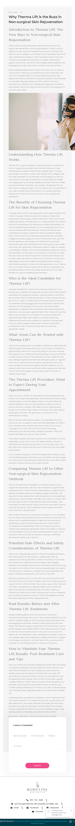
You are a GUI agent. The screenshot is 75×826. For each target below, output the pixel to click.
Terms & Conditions (33, 821)
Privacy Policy (19, 821)
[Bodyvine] (37, 787)
